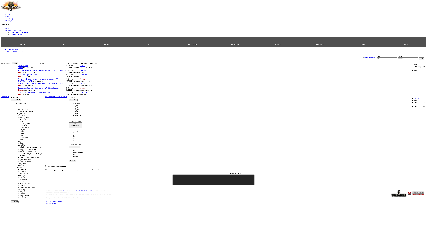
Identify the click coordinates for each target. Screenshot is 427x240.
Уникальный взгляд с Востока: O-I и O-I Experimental (38, 88)
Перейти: (14, 97)
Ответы (107, 44)
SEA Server (320, 44)
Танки (7, 51)
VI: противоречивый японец (29, 75)
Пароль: (401, 56)
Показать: (72, 97)
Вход (7, 17)
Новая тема (5, 97)
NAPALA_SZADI (25, 81)
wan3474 (83, 83)
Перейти (15, 201)
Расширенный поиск (13, 30)
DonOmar (84, 70)
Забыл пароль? (10, 19)
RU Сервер (192, 44)
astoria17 (83, 75)
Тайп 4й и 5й (23, 66)
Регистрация (10, 21)
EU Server (235, 44)
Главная (22, 44)
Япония (20, 51)
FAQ (7, 28)
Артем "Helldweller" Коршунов (83, 190)
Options (416, 98)
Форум (405, 44)
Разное (362, 44)
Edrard (20, 72)
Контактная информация (54, 201)
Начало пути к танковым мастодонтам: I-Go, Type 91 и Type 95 (42, 70)
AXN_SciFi (84, 92)
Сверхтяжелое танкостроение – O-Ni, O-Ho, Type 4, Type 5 (40, 83)
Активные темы (16, 34)
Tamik (20, 68)
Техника (14, 51)
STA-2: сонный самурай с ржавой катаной (34, 92)
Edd (63, 190)
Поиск (7, 15)
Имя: (378, 56)
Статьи (64, 44)
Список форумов (11, 49)
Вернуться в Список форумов (56, 97)
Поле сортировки (75, 121)
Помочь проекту (51, 203)
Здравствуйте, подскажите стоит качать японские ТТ (38, 79)
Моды (150, 44)
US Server (277, 44)
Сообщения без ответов (19, 32)
